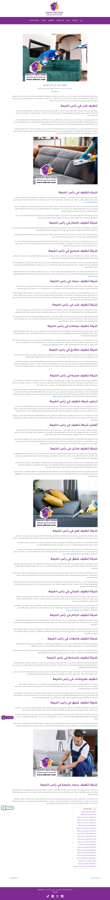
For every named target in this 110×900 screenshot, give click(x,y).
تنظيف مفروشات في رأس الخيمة (87, 861)
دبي (81, 20)
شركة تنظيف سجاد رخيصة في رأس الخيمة (85, 866)
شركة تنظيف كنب (67, 131)
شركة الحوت (88, 120)
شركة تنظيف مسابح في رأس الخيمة (86, 820)
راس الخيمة (60, 20)
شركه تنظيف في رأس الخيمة (88, 814)
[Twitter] (57, 896)
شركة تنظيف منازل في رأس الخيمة (87, 842)
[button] (29, 20)
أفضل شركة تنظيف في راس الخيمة (86, 839)
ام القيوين (51, 20)
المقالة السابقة (96, 878)
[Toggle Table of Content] (94, 809)
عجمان (68, 20)
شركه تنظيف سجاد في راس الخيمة (87, 822)
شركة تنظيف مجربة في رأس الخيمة (86, 833)
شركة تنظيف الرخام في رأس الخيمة (87, 852)
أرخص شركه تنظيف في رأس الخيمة (86, 836)
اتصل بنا (55, 892)
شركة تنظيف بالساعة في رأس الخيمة (86, 858)
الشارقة (75, 20)
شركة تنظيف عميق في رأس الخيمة (87, 863)
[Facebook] (62, 896)
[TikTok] (48, 896)
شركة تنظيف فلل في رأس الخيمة (87, 844)
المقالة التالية (13, 878)
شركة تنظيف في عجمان (72, 610)
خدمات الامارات (34, 20)
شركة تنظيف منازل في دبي (90, 202)
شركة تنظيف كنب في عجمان (51, 345)
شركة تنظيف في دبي (68, 554)
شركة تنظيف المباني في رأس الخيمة (86, 850)
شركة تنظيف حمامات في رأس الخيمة (86, 828)
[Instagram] (52, 896)
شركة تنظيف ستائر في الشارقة (61, 396)
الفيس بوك (49, 803)
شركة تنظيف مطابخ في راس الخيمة (86, 831)
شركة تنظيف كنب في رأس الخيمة (87, 825)
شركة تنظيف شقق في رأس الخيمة (87, 847)
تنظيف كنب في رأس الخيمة (89, 811)
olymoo (40, 890)
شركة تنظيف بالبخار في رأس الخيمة (86, 817)
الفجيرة (43, 20)
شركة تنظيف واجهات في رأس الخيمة (86, 855)
